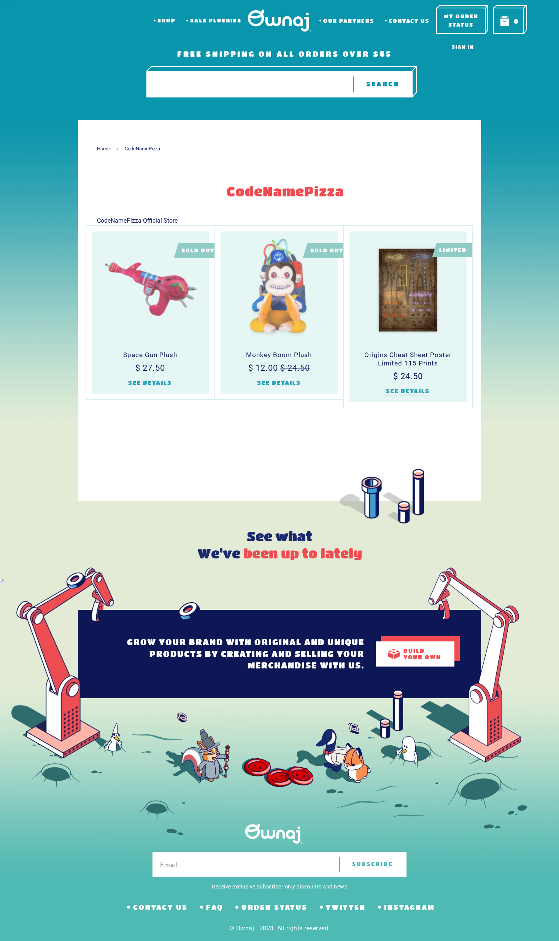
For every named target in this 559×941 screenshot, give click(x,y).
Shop (166, 20)
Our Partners (348, 21)
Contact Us (409, 21)
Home (103, 149)
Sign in (463, 46)
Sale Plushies (215, 20)
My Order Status (461, 20)
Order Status (274, 907)
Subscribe (372, 864)
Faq (214, 907)
